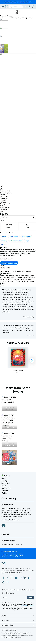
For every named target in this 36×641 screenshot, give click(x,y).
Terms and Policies (8, 625)
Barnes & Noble (14, 236)
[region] (18, 360)
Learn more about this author (10, 520)
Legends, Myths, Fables (18, 271)
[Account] (29, 6)
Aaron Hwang (6, 191)
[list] (18, 119)
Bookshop (4, 241)
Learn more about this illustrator (11, 544)
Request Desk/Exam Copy (9, 263)
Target (27, 241)
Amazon (3, 236)
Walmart (3, 245)
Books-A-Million (26, 236)
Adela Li (6, 534)
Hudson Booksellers (16, 241)
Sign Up (30, 597)
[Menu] (3, 6)
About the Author (5, 273)
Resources (5, 620)
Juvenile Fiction (4, 271)
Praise (2, 285)
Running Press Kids (6, 204)
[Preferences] (25, 6)
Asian (29, 271)
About (4, 615)
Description (3, 247)
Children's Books (5, 268)
